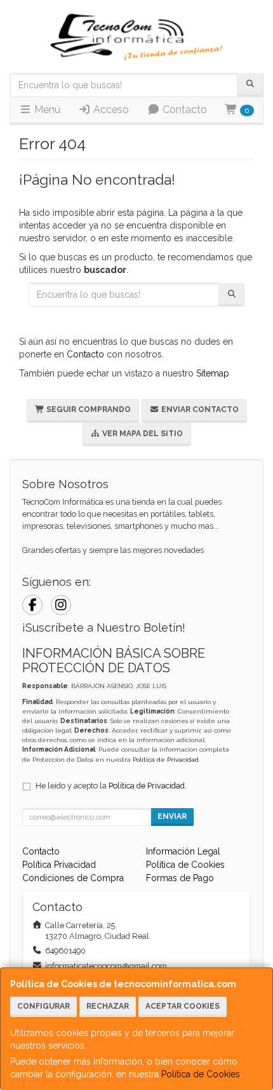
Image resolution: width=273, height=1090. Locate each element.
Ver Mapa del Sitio (141, 433)
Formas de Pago (180, 878)
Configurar (43, 1006)
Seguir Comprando (87, 409)
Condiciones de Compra (73, 878)
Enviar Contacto (199, 409)
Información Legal (183, 851)
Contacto (183, 109)
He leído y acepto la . (111, 785)
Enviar (172, 816)
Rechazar (107, 1006)
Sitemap (212, 373)
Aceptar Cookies (182, 1006)
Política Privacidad (59, 865)
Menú (46, 109)
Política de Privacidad (166, 759)
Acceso (110, 109)
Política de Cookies (200, 1074)
